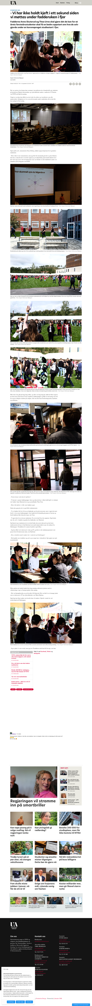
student (19, 689)
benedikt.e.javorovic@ (41, 961)
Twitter (49, 651)
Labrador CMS (58, 998)
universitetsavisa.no (40, 950)
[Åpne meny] (80, 2)
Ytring (68, 3)
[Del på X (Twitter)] (73, 84)
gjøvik (13, 689)
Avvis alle (29, 1001)
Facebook (43, 651)
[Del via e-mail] (76, 84)
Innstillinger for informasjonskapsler (81, 1004)
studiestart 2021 (28, 689)
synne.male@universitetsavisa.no (64, 941)
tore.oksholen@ (39, 948)
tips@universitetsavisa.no (42, 941)
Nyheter (62, 3)
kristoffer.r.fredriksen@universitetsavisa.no (65, 962)
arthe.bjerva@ (64, 950)
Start (57, 3)
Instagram (37, 653)
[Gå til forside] (13, 3)
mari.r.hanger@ (39, 971)
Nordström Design (41, 998)
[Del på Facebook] (70, 84)
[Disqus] (46, 713)
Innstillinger (11, 1001)
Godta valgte (20, 1001)
